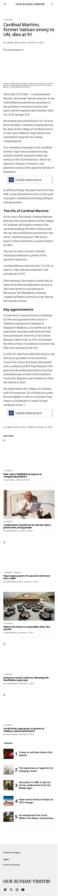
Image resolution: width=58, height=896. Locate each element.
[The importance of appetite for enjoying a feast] (8, 769)
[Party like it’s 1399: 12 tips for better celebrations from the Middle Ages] (8, 785)
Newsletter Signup (11, 852)
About (6, 860)
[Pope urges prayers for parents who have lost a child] (29, 555)
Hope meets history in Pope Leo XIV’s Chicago (36, 801)
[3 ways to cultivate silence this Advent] (8, 754)
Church (8, 20)
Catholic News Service (28, 179)
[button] (5, 4)
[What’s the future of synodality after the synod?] (29, 606)
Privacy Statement (11, 865)
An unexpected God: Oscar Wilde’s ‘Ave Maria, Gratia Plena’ (36, 817)
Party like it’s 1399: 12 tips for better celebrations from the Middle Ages (35, 785)
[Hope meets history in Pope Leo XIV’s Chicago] (8, 801)
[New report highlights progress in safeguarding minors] (29, 453)
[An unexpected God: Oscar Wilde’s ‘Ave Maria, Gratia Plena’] (8, 817)
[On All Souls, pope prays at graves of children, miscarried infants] (29, 708)
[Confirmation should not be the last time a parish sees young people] (29, 504)
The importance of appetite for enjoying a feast (36, 769)
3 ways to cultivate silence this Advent (35, 754)
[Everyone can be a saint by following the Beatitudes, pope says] (29, 657)
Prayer (17, 572)
